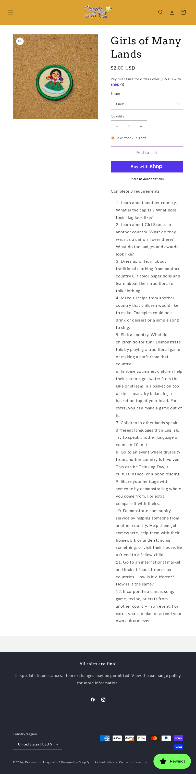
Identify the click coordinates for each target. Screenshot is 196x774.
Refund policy (104, 762)
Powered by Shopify (75, 762)
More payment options (147, 179)
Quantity (117, 116)
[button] (10, 12)
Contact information (133, 762)
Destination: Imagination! (42, 762)
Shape (115, 93)
